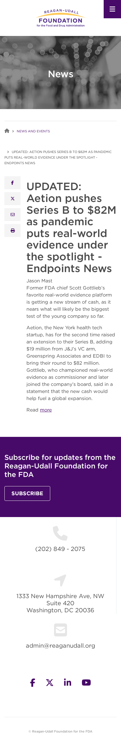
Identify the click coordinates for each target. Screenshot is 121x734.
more (46, 410)
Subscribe (27, 493)
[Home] (60, 17)
